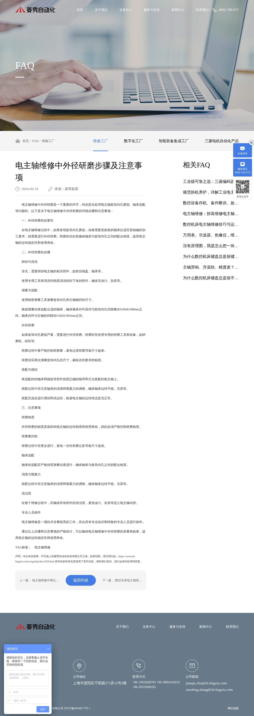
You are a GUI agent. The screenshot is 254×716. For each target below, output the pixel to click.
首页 (80, 10)
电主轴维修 (40, 547)
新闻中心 (177, 10)
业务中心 (125, 10)
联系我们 (202, 10)
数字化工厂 (133, 141)
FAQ (35, 141)
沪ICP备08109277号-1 (77, 708)
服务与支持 (152, 10)
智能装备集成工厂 (174, 141)
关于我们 (101, 10)
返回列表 (80, 580)
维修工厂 (48, 141)
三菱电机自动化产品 (222, 141)
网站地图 (233, 708)
